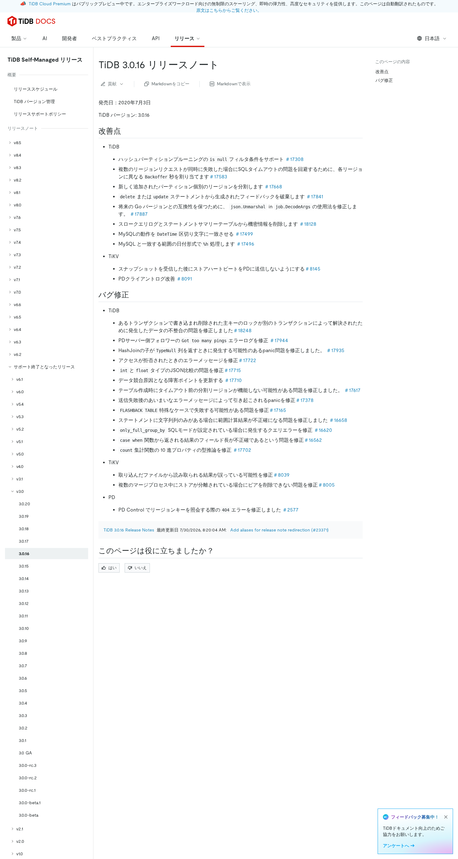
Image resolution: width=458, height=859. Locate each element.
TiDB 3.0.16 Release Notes (128, 529)
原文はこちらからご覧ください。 (229, 10)
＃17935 (335, 350)
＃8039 (281, 475)
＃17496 (245, 244)
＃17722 (247, 360)
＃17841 (314, 197)
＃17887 (139, 214)
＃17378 (304, 400)
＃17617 (352, 390)
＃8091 (184, 279)
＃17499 (244, 234)
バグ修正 (384, 80)
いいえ (141, 567)
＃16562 (313, 440)
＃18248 (242, 330)
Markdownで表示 (233, 83)
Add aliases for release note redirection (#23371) (279, 529)
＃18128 (307, 224)
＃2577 (290, 510)
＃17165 (277, 410)
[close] (445, 817)
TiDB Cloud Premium (50, 3)
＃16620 (323, 430)
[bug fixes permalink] (134, 295)
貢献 (112, 83)
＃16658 (338, 420)
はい (112, 567)
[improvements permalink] (126, 131)
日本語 (432, 38)
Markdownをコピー (170, 83)
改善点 (382, 71)
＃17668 (273, 187)
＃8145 (312, 269)
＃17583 (218, 177)
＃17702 (242, 450)
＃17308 (294, 159)
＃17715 (232, 370)
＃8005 (326, 485)
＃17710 (233, 380)
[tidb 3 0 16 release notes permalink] (224, 65)
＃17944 (279, 340)
